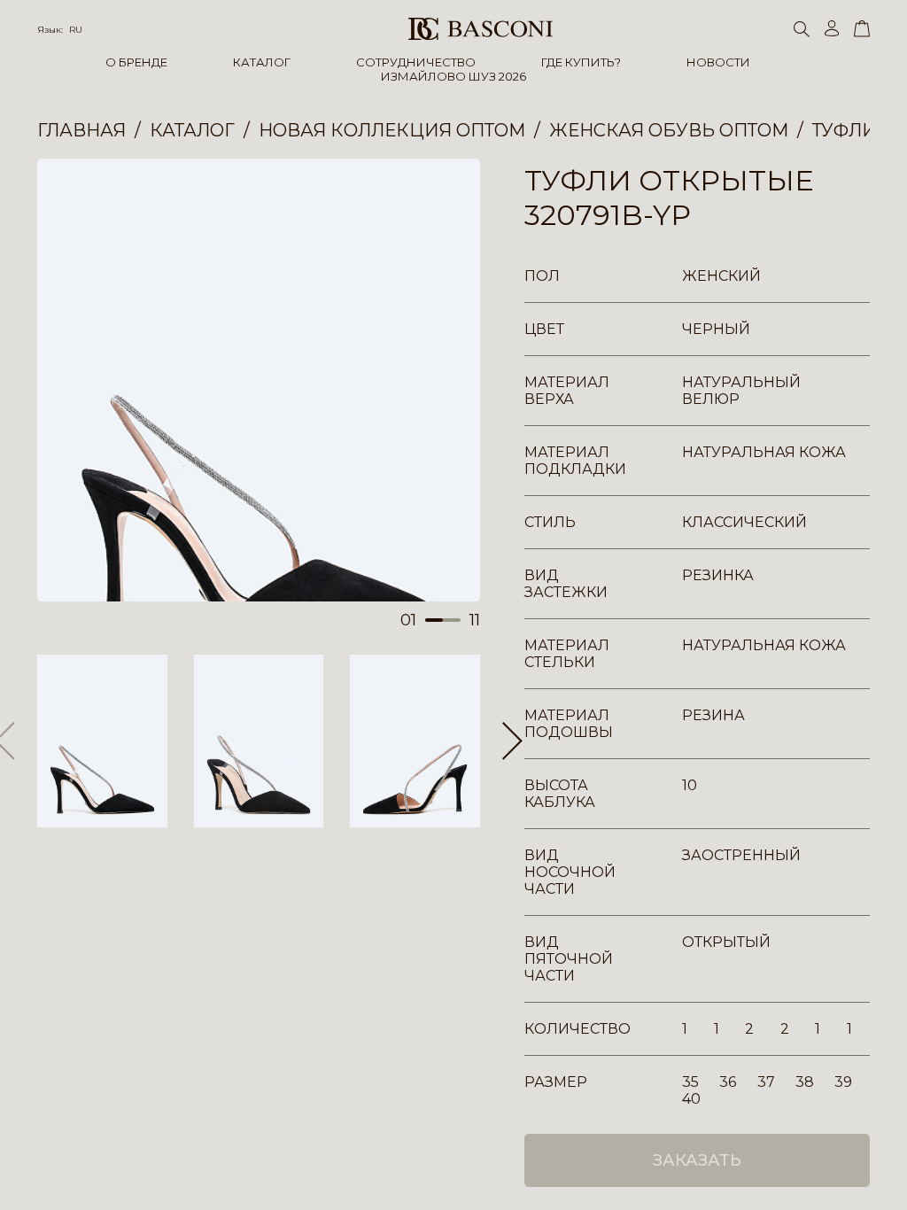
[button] (512, 741)
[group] (258, 380)
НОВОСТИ (718, 62)
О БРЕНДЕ (136, 62)
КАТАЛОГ (262, 62)
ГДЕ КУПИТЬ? (581, 62)
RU (75, 29)
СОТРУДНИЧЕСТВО (416, 62)
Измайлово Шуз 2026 (453, 76)
